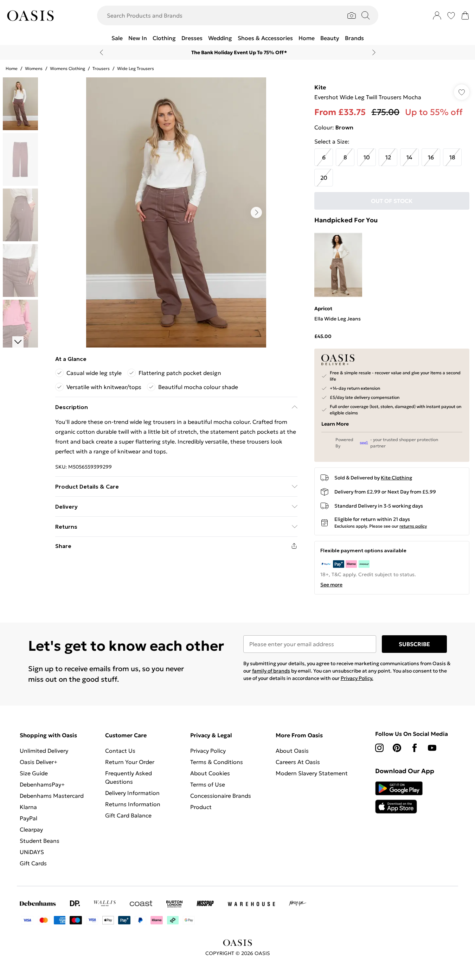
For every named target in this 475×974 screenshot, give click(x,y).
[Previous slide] (101, 52)
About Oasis (292, 750)
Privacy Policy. (357, 678)
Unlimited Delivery (44, 750)
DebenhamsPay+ (42, 784)
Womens (34, 68)
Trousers (101, 68)
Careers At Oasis (298, 761)
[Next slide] (374, 52)
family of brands (271, 671)
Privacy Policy (208, 750)
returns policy (413, 526)
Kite (320, 87)
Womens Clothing (67, 68)
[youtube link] (432, 748)
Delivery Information (132, 792)
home (12, 68)
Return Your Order (129, 761)
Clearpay (31, 829)
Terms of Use (207, 784)
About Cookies (210, 773)
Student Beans (39, 840)
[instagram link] (379, 748)
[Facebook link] (414, 748)
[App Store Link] (399, 797)
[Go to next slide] (256, 212)
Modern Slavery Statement (312, 773)
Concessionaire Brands (220, 795)
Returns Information (132, 804)
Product (201, 806)
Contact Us (120, 750)
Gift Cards (33, 863)
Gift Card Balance (128, 815)
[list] (176, 212)
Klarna (28, 806)
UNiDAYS (32, 851)
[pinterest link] (397, 748)
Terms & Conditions (216, 761)
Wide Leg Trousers (135, 68)
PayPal (28, 818)
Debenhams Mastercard (52, 795)
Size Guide (34, 773)
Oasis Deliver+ (38, 761)
